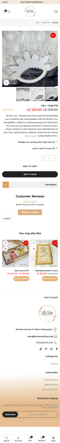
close (4, 2)
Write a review (30, 212)
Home (55, 22)
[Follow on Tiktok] (40, 349)
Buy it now (30, 174)
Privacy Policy (51, 380)
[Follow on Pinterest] (46, 349)
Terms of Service (49, 389)
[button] (8, 110)
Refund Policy (51, 384)
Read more (30, 136)
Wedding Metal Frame (46, 270)
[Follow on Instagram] (51, 349)
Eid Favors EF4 (22, 270)
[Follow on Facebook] (56, 349)
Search (54, 363)
